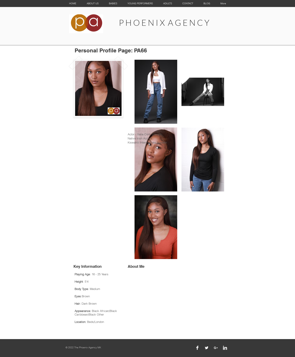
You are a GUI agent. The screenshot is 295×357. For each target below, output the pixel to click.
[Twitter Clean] (207, 348)
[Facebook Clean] (197, 348)
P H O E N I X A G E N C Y (164, 22)
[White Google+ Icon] (216, 348)
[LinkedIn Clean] (225, 348)
